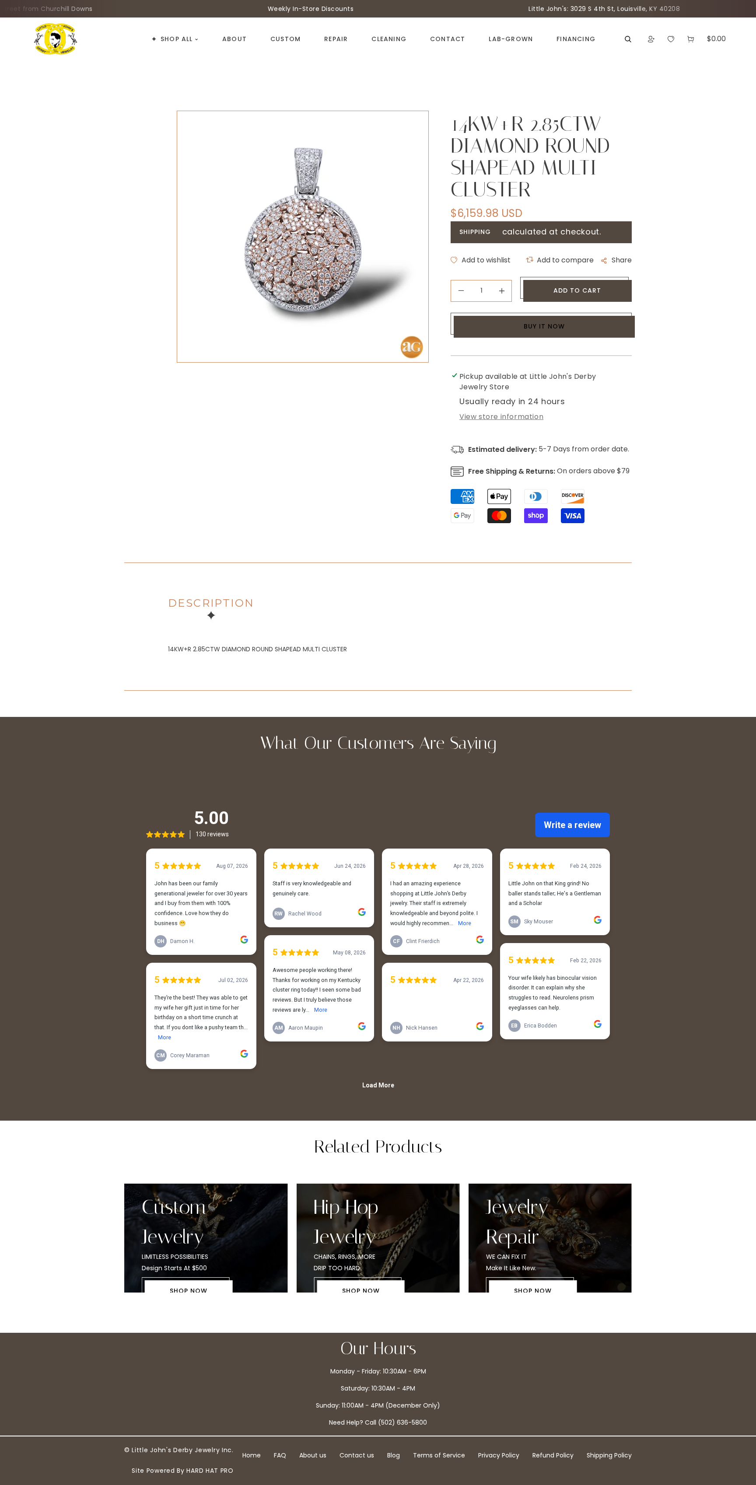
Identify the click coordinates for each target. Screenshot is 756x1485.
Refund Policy (553, 1455)
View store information (501, 417)
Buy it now (544, 326)
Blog (393, 1455)
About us (312, 1455)
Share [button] (622, 260)
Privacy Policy (498, 1455)
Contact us (357, 1455)
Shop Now (188, 1290)
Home (251, 1455)
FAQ (280, 1455)
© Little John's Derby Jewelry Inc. (179, 1450)
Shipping (475, 231)
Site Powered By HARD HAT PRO (183, 1470)
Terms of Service (439, 1455)
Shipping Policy (609, 1455)
